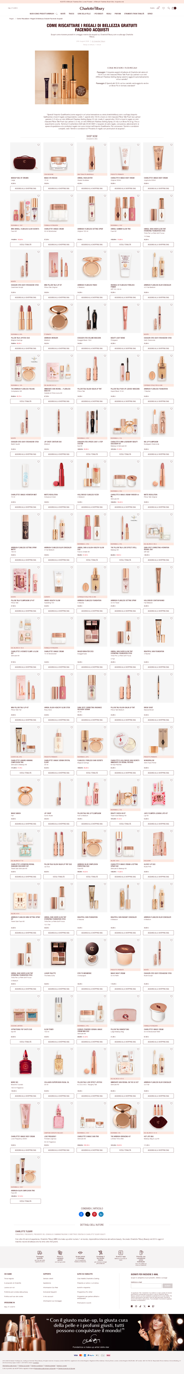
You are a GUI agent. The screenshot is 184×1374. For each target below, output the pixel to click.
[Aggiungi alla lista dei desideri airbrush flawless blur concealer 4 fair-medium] (71, 514)
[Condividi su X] (87, 1214)
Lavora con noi (9, 1287)
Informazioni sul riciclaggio (52, 1301)
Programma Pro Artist (84, 1292)
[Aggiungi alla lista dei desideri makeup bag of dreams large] (38, 144)
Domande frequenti (50, 1292)
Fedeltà (152, 8)
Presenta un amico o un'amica (88, 1283)
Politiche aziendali (50, 1366)
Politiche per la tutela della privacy (16, 1292)
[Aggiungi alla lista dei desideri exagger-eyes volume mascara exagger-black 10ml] (104, 304)
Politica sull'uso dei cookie (13, 1296)
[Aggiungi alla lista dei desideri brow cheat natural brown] (171, 674)
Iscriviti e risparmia (83, 1287)
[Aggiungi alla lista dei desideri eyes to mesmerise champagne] (104, 940)
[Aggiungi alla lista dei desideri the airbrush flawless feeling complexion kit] (38, 355)
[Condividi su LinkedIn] (101, 1214)
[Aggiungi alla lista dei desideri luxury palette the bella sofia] (71, 940)
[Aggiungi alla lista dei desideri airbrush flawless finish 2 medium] (104, 251)
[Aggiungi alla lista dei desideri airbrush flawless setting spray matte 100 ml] (38, 514)
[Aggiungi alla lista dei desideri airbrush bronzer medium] (71, 304)
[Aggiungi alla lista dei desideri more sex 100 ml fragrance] (38, 1049)
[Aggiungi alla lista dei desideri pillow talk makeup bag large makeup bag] (138, 996)
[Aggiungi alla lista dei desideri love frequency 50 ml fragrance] (71, 1103)
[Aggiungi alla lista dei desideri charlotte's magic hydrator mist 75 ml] (38, 461)
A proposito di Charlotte (12, 1283)
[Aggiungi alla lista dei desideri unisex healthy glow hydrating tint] (71, 567)
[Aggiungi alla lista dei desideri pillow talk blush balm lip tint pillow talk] (104, 355)
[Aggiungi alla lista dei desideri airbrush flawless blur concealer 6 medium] (171, 884)
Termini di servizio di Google (66, 1368)
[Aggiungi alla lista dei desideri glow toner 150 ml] (71, 996)
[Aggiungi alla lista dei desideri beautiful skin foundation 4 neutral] (171, 618)
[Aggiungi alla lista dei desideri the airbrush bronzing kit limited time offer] (138, 1103)
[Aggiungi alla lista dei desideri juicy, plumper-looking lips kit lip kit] (171, 780)
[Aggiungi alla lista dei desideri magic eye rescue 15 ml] (71, 144)
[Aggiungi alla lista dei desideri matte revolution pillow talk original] (171, 461)
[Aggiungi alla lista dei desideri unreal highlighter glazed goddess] (104, 144)
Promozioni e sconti (84, 1303)
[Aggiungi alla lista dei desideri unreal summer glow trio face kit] (138, 195)
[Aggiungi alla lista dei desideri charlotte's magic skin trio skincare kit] (104, 1103)
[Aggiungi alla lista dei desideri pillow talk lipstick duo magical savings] (38, 304)
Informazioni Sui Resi (50, 1287)
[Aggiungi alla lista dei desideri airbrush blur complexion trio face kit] (38, 1157)
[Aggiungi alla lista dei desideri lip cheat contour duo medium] (71, 408)
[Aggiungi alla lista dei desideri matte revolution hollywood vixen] (71, 461)
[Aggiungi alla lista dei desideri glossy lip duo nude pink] (171, 831)
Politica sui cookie (24, 1366)
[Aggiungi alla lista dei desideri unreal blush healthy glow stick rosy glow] (71, 674)
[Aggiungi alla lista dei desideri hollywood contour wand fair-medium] (171, 567)
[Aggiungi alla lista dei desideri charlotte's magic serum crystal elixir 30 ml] (71, 727)
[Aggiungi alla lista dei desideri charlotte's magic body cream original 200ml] (138, 144)
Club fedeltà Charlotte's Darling (88, 1278)
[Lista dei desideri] (163, 8)
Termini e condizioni (37, 1366)
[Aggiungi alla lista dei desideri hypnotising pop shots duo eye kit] (38, 996)
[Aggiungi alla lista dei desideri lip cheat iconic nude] (71, 780)
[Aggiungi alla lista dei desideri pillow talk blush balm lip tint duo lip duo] (71, 831)
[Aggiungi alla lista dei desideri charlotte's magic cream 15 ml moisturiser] (71, 618)
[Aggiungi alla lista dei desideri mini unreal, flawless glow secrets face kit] (38, 195)
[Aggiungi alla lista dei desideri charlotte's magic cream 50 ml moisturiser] (71, 195)
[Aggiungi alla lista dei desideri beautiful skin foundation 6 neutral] (104, 884)
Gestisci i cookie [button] (62, 1366)
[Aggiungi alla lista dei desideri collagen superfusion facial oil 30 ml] (71, 1049)
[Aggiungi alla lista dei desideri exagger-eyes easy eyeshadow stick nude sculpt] (171, 940)
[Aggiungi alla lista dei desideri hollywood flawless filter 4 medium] (104, 461)
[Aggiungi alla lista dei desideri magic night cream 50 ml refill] (138, 940)
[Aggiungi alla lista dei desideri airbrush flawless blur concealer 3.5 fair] (171, 1049)
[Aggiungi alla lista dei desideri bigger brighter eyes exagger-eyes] (104, 618)
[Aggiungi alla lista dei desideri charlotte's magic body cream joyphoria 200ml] (171, 144)
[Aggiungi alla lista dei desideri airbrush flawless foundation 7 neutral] (171, 355)
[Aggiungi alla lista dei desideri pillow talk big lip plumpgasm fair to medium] (104, 780)
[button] (168, 8)
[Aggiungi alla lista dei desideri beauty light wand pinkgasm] (138, 304)
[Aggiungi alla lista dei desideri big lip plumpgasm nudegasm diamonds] (171, 408)
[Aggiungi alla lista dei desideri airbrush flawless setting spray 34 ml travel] (138, 567)
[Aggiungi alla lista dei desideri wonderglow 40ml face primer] (171, 727)
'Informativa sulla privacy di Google (44, 1368)
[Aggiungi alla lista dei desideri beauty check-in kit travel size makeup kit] (138, 780)
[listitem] (44, 14)
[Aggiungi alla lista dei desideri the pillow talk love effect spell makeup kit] (138, 514)
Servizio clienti (48, 1278)
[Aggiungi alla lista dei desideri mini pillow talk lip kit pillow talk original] (71, 251)
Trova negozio (9, 1278)
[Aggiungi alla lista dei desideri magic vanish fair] (38, 780)
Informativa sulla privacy (10, 1366)
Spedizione (47, 1283)
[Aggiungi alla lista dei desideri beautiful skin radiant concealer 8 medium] (138, 884)
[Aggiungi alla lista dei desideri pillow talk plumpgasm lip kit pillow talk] (38, 567)
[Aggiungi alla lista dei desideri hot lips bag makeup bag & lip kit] (171, 1103)
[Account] (158, 8)
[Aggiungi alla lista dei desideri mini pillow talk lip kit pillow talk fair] (38, 674)
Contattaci (36, 1362)
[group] (41, 1257)
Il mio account (48, 1296)
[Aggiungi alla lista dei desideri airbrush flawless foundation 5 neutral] (104, 567)
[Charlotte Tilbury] (92, 8)
